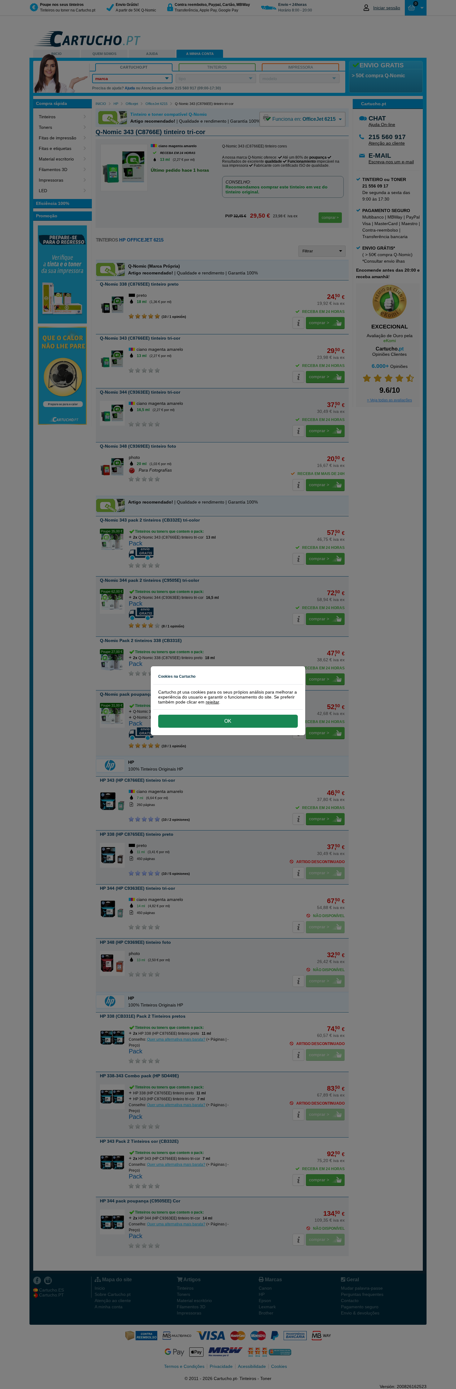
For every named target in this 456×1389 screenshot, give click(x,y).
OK (227, 721)
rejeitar (212, 701)
